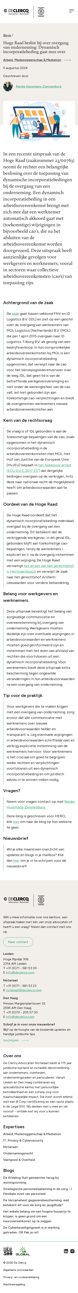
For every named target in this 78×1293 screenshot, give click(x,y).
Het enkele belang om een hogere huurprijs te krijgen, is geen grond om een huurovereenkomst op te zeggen (37, 1216)
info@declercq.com (20, 972)
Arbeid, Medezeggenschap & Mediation (32, 60)
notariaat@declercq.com (24, 990)
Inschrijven (11, 1040)
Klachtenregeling (14, 1284)
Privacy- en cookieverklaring (21, 1277)
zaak (15, 313)
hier (16, 821)
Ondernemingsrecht (18, 1153)
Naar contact (18, 942)
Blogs (7, 35)
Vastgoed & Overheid (19, 1160)
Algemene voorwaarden (18, 1270)
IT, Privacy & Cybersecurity (23, 1140)
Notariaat (10, 1147)
